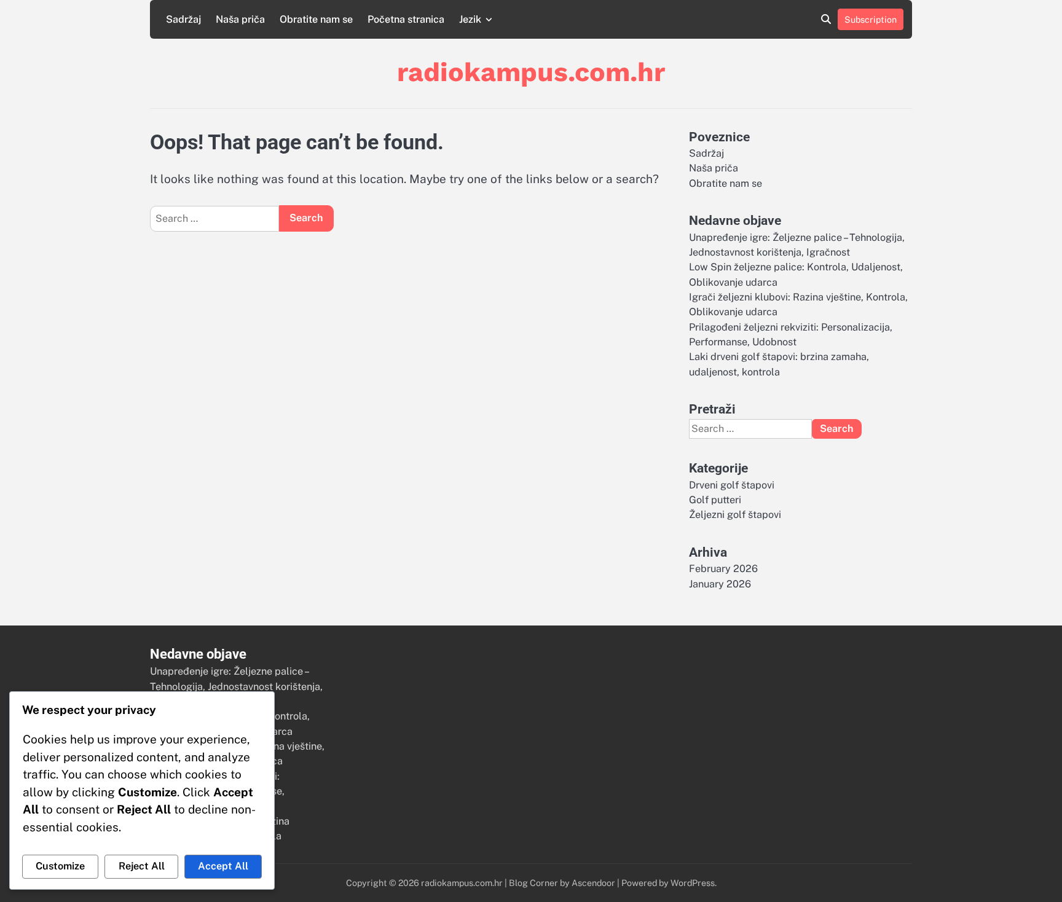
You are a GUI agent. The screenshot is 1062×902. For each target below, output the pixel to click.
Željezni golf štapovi (735, 514)
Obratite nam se (316, 19)
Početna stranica (406, 19)
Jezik (470, 19)
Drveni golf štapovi (731, 485)
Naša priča (240, 19)
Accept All (223, 866)
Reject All (142, 866)
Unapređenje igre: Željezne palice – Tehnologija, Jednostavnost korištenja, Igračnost (236, 686)
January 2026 (720, 584)
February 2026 (723, 569)
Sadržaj (183, 19)
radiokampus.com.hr (531, 72)
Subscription (870, 19)
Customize (60, 866)
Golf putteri (715, 500)
